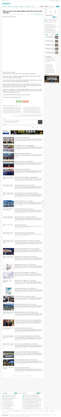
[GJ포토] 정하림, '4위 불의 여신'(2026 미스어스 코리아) (50, 52)
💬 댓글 (19, 14)
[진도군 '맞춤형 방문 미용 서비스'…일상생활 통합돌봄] (8, 148)
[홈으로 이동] (6, 3)
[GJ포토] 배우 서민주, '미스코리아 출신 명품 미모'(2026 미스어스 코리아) (32, 112)
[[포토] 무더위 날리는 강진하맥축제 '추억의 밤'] (8, 156)
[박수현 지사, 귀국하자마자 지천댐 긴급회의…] (8, 299)
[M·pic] (8, 0)
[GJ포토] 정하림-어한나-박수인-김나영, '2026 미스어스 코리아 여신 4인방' (50, 37)
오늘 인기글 (5, 6)
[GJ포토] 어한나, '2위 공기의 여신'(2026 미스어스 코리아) (31, 107)
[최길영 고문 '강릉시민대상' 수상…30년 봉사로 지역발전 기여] (8, 219)
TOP (43, 201)
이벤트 (32, 6)
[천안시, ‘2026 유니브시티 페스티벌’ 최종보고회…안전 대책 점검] (8, 346)
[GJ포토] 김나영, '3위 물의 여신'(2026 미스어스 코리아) (50, 48)
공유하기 (31, 14)
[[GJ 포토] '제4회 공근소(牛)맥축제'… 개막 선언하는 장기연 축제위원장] (8, 243)
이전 (37, 127)
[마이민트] (4, 0)
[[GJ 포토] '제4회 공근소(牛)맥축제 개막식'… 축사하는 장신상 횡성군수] (8, 251)
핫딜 (13, 6)
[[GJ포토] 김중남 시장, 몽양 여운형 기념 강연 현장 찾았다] (8, 235)
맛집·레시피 (21, 6)
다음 (41, 127)
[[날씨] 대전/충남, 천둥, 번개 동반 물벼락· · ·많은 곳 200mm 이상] (8, 259)
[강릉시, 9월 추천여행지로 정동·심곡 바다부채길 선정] (8, 211)
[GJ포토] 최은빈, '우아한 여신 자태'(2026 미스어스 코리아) (11, 112)
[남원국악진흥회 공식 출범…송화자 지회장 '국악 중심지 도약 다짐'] (8, 315)
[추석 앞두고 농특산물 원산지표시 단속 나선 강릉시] (8, 203)
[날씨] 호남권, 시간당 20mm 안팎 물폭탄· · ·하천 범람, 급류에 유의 (12, 111)
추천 (54, 34)
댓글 (43, 206)
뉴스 (25, 6)
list (43, 204)
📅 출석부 (41, 6)
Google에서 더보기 (40, 14)
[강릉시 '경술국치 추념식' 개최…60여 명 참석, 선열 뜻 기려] (8, 188)
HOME (43, 200)
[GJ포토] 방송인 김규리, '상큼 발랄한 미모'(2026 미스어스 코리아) (12, 107)
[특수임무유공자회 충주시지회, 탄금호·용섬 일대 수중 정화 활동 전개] (8, 354)
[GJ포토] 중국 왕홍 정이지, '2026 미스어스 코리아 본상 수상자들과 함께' (32, 108)
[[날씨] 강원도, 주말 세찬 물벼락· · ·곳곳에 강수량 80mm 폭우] (8, 291)
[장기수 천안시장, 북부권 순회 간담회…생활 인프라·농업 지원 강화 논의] (8, 338)
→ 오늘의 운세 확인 (5, 133)
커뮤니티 (9, 6)
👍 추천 (15, 14)
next (43, 205)
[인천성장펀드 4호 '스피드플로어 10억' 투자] (8, 140)
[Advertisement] (48, 3)
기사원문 (28, 14)
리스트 (33, 127)
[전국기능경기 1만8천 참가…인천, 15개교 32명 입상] (8, 164)
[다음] (58, 83)
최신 (57, 34)
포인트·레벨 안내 (5, 412)
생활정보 (16, 6)
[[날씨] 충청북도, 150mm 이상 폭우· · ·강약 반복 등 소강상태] (8, 267)
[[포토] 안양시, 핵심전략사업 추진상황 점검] (8, 370)
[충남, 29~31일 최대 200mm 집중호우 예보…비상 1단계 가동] (8, 307)
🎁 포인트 (46, 6)
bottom (43, 208)
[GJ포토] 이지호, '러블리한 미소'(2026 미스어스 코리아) (31, 111)
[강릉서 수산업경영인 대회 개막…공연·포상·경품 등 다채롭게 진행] (8, 195)
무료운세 (28, 6)
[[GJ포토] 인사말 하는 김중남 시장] (8, 227)
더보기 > (57, 74)
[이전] (45, 83)
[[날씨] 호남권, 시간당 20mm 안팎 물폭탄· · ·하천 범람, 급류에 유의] (8, 180)
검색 (57, 6)
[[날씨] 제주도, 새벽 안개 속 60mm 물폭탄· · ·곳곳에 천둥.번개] (8, 275)
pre (43, 203)
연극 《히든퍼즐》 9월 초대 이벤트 (52, 83)
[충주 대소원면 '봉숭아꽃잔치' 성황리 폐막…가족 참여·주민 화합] (8, 362)
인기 (51, 34)
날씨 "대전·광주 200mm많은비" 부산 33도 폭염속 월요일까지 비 (12, 108)
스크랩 (35, 14)
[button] (50, 0)
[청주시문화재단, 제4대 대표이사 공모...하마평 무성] (8, 330)
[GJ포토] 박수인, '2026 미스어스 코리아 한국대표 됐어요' (50, 41)
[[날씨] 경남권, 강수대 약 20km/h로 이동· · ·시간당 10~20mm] (8, 283)
